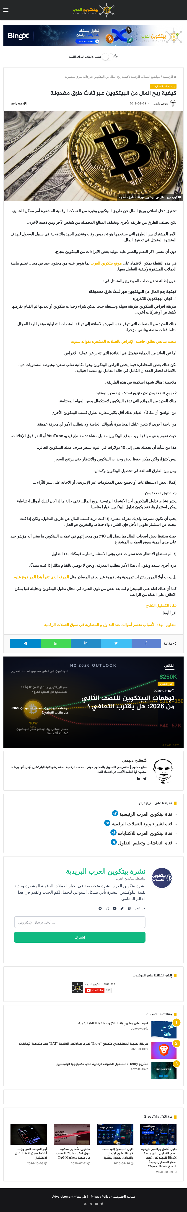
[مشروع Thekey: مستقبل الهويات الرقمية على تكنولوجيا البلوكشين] (164, 1070)
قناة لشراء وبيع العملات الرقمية (142, 823)
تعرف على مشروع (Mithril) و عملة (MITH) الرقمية (113, 1023)
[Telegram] (91, 1204)
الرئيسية (168, 76)
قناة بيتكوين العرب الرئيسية (145, 814)
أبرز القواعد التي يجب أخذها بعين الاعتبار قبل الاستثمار (31, 1153)
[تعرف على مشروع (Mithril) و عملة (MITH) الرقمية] (164, 1029)
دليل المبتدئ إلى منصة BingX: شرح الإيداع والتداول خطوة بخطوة (117, 1153)
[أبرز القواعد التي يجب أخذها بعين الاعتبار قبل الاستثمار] (28, 1134)
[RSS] (85, 1204)
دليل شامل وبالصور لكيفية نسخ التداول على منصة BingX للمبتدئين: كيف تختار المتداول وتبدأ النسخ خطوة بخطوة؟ (159, 1158)
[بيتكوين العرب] (93, 10)
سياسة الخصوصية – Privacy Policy (113, 1196)
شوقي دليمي (160, 103)
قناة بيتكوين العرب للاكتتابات (144, 833)
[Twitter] (101, 1204)
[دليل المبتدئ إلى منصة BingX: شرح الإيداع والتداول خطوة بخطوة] (115, 1134)
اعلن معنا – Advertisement (70, 1196)
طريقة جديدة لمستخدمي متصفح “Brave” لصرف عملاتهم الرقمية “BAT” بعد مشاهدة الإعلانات (83, 1043)
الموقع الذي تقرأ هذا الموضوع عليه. (41, 577)
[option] (93, 702)
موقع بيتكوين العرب (106, 263)
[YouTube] (96, 1204)
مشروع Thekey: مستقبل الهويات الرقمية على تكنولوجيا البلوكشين (102, 1064)
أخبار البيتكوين (166, 683)
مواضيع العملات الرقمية (145, 76)
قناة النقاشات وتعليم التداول (145, 842)
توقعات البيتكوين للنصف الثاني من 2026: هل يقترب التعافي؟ (127, 702)
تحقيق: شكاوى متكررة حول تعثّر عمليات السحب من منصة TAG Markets (73, 1153)
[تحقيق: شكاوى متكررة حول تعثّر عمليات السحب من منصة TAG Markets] (72, 1134)
